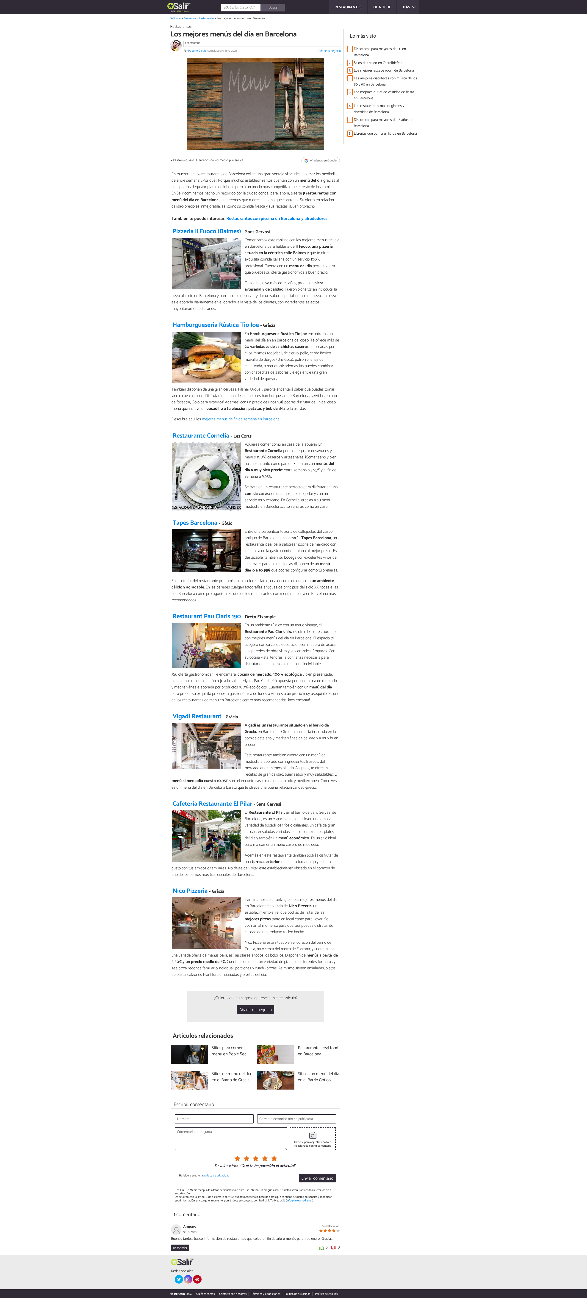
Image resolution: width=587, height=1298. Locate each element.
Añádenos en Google (323, 160)
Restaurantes (206, 18)
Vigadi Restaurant (197, 716)
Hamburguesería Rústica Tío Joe (216, 325)
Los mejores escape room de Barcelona (384, 70)
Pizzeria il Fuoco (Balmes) (207, 231)
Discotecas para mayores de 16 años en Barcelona (383, 123)
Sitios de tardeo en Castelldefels (378, 63)
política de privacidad (216, 1175)
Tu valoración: (226, 1166)
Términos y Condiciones (265, 1294)
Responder (180, 1248)
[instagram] (188, 1279)
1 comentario (192, 43)
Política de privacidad (297, 1294)
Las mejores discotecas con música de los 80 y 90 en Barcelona (385, 81)
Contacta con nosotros (232, 1294)
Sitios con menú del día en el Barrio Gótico (318, 1077)
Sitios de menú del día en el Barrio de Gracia (231, 1077)
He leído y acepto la (204, 1175)
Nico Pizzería (190, 891)
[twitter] (179, 1279)
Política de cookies (326, 1294)
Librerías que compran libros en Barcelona (385, 133)
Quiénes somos (205, 1294)
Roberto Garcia (197, 50)
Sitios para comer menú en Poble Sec (229, 1051)
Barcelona (190, 18)
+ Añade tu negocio (328, 51)
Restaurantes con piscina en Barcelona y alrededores (276, 218)
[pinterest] (197, 1279)
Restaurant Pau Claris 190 (207, 616)
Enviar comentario (317, 1178)
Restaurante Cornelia (201, 436)
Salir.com (175, 18)
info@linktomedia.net (299, 1200)
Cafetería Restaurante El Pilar (212, 804)
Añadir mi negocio (255, 1009)
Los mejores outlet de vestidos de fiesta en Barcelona (384, 95)
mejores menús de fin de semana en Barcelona (241, 419)
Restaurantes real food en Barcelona (318, 1051)
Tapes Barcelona (195, 523)
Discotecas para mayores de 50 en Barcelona (380, 52)
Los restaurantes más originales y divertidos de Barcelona (379, 109)
